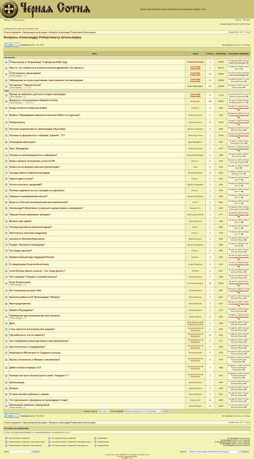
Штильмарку (16, 382)
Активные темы (31, 29)
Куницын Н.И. (237, 174)
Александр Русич (195, 115)
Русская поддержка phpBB (127, 456)
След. (247, 45)
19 (26, 103)
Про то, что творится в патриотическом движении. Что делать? (46, 67)
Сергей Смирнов (195, 264)
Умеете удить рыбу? (21, 178)
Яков (195, 167)
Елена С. (195, 161)
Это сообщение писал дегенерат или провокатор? (39, 341)
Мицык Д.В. (195, 101)
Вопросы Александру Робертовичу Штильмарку (73, 32)
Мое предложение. (20, 303)
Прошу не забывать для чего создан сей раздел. (37, 94)
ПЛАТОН (195, 271)
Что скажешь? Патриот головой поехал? (33, 277)
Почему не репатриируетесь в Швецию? (33, 155)
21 (32, 103)
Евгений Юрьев (237, 81)
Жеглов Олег (237, 156)
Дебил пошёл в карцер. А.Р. (25, 367)
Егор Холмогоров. (20, 282)
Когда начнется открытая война (28, 108)
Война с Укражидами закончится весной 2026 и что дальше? (44, 115)
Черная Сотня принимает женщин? (30, 214)
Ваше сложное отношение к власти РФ (32, 161)
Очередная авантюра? (22, 142)
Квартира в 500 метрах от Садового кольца (34, 352)
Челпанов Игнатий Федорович (195, 329)
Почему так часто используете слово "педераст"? (38, 375)
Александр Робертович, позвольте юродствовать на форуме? (46, 208)
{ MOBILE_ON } (127, 458)
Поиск (247, 20)
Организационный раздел (35, 32)
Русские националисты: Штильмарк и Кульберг (37, 129)
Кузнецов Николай (237, 162)
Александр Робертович (195, 68)
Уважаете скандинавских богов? (28, 196)
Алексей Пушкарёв (195, 62)
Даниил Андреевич (237, 96)
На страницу (227, 45)
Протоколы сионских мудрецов (28, 233)
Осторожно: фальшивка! (26, 73)
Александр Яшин (195, 149)
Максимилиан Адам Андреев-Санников (195, 323)
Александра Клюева (237, 209)
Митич (237, 69)
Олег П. (237, 180)
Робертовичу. (17, 122)
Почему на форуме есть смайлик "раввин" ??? (37, 135)
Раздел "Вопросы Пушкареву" (27, 244)
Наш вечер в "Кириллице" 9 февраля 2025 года (39, 62)
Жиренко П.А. (195, 208)
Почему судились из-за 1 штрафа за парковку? (37, 190)
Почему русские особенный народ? (30, 227)
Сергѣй (237, 246)
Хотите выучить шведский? (25, 184)
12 (243, 45)
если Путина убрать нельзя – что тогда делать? (37, 271)
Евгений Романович (195, 155)
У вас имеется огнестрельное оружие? (32, 329)
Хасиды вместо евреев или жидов (29, 173)
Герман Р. (195, 108)
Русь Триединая (18, 148)
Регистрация (18, 20)
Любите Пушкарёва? (21, 310)
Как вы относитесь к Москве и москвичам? (34, 359)
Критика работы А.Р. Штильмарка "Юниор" (34, 297)
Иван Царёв (237, 87)
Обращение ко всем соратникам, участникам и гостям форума (46, 80)
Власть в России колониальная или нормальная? (38, 202)
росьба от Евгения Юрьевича (26, 239)
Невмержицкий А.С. (237, 103)
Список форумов (12, 32)
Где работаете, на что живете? (27, 335)
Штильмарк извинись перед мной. (29, 405)
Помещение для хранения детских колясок (34, 315)
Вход (8, 20)
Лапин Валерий (195, 310)
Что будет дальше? (20, 250)
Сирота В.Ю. (195, 400)
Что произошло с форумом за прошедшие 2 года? (38, 400)
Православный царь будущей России (31, 257)
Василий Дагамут (195, 173)
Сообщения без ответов (14, 29)
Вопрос (13, 388)
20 (29, 103)
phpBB (122, 454)
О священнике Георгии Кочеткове (29, 264)
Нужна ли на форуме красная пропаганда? (34, 167)
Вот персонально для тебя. (25, 290)
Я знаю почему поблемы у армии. (29, 394)
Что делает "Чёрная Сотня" (25, 85)
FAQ (239, 20)
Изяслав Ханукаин (195, 283)
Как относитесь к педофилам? (27, 347)
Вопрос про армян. (20, 221)
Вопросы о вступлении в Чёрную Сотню (33, 100)
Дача (12, 323)
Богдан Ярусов (195, 317)
